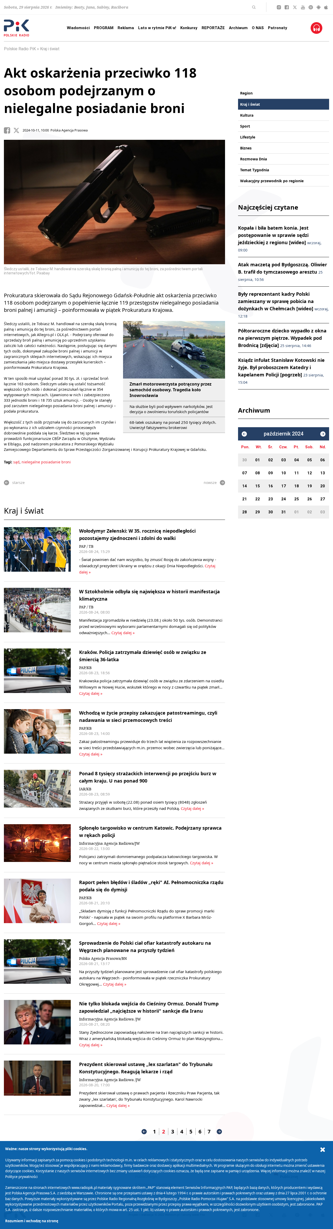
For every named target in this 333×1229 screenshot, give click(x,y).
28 (244, 512)
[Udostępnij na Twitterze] (18, 130)
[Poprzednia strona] (144, 1131)
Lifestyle (247, 137)
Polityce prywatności (21, 1176)
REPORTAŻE (213, 28)
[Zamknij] (322, 1149)
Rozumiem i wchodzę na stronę (31, 1221)
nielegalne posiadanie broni (46, 461)
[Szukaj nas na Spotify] (311, 7)
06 (322, 460)
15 (257, 486)
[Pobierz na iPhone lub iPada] (326, 7)
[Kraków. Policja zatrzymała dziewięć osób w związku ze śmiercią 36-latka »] (37, 672)
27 (322, 499)
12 (309, 473)
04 (296, 460)
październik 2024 (283, 434)
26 (309, 499)
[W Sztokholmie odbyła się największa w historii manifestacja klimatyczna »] (37, 612)
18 (296, 486)
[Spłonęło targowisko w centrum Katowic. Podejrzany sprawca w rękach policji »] (37, 845)
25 (296, 499)
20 (322, 486)
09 (270, 473)
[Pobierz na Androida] (319, 7)
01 (257, 460)
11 (296, 473)
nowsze (210, 482)
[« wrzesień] (244, 434)
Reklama (126, 28)
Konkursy (188, 28)
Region (246, 93)
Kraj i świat (50, 48)
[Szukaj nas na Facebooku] (287, 7)
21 (244, 499)
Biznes (246, 148)
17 (283, 486)
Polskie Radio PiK (20, 48)
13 (322, 473)
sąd (16, 461)
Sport (245, 126)
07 (244, 473)
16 (270, 486)
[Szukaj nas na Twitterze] (294, 7)
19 (309, 486)
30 (244, 460)
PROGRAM (103, 28)
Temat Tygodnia (254, 169)
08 (257, 473)
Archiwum (238, 28)
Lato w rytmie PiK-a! (157, 28)
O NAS (258, 28)
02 (270, 460)
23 (270, 499)
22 (257, 499)
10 (283, 473)
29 (257, 512)
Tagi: (8, 461)
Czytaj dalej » (123, 632)
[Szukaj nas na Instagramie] (279, 7)
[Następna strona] (219, 1131)
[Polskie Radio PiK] (16, 28)
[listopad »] (322, 434)
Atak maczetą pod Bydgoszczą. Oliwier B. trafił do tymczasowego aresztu (282, 271)
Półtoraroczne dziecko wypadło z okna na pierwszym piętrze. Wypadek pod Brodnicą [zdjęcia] (282, 337)
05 (309, 460)
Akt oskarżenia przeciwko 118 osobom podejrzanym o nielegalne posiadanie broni (100, 90)
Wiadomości (78, 28)
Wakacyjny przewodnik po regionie (272, 180)
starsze (18, 482)
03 (283, 460)
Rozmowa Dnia (253, 158)
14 (244, 486)
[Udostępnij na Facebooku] (8, 130)
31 (283, 512)
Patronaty (277, 28)
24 (283, 499)
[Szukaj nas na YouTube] (303, 7)
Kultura (246, 115)
